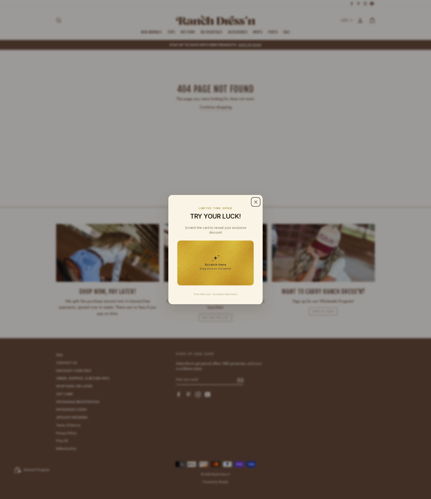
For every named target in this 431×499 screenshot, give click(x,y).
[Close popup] (255, 202)
